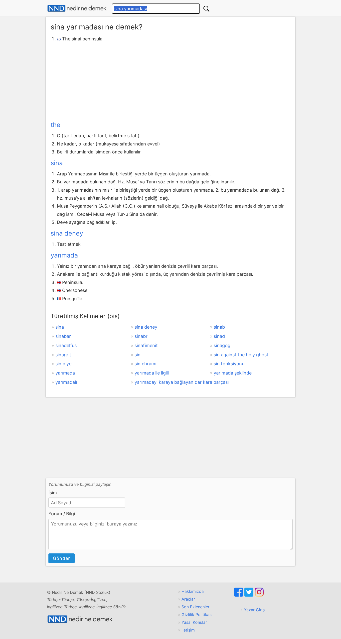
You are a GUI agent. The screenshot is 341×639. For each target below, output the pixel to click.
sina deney (67, 233)
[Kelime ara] (206, 8)
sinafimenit (146, 345)
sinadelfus (66, 345)
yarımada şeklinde (233, 373)
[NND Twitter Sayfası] (249, 595)
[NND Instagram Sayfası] (259, 595)
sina (57, 163)
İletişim (188, 630)
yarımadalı (66, 382)
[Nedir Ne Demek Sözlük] (77, 8)
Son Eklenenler (195, 606)
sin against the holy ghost (241, 354)
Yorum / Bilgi (61, 513)
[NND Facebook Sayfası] (239, 595)
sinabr (141, 336)
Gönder (61, 558)
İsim (52, 492)
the (55, 124)
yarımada (64, 255)
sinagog (222, 345)
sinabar (63, 336)
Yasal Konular (194, 622)
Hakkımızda (192, 591)
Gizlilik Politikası (196, 614)
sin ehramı (145, 363)
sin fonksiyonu (229, 363)
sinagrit (63, 354)
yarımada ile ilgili (152, 373)
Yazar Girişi (255, 609)
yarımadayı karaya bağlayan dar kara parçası (182, 382)
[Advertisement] (170, 81)
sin (138, 354)
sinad (219, 336)
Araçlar (188, 599)
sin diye (63, 363)
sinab (219, 327)
